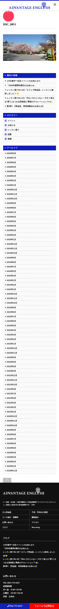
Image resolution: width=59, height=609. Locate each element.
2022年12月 (12, 348)
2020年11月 (12, 421)
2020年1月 (11, 466)
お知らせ (11, 125)
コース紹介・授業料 (10, 517)
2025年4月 (11, 226)
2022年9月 (11, 357)
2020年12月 (12, 416)
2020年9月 (11, 430)
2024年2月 (11, 285)
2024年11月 (12, 248)
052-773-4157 (15, 606)
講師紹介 (35, 517)
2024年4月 (11, 276)
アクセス (35, 522)
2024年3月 (11, 280)
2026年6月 (11, 162)
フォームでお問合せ (44, 606)
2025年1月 (11, 239)
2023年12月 (12, 294)
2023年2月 (11, 339)
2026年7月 (11, 158)
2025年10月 (12, 199)
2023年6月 (11, 321)
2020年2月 (11, 462)
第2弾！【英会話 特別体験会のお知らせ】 (25, 106)
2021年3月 (11, 403)
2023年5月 (11, 325)
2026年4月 (11, 171)
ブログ (5, 527)
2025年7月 (11, 212)
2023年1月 (11, 344)
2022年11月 (12, 353)
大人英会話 (6, 512)
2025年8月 (11, 208)
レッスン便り (13, 130)
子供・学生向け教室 (40, 512)
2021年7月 (11, 393)
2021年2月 (11, 407)
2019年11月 (12, 471)
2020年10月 (12, 425)
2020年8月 (11, 434)
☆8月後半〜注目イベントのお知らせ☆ (23, 81)
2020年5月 (11, 448)
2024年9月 (11, 258)
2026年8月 (11, 153)
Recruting (36, 527)
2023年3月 (11, 335)
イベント (11, 121)
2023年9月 (11, 307)
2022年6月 (11, 366)
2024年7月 (11, 267)
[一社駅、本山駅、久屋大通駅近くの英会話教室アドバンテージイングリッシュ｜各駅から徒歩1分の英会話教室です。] (23, 493)
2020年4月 (11, 452)
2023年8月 (11, 312)
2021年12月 (12, 375)
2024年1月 (11, 289)
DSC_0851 (9, 24)
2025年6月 (11, 217)
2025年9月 (11, 203)
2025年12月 (12, 190)
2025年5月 (11, 221)
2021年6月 (11, 398)
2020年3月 (11, 457)
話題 (10, 134)
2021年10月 (12, 384)
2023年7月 (11, 316)
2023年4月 (11, 330)
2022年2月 (11, 371)
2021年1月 (11, 412)
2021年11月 (12, 380)
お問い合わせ (7, 522)
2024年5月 (11, 271)
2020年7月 (11, 439)
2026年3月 (11, 176)
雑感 (10, 139)
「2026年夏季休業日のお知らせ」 (21, 85)
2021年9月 (11, 389)
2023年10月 (12, 303)
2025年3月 (11, 230)
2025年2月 (11, 235)
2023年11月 (12, 298)
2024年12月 (12, 244)
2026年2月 (11, 180)
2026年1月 (11, 185)
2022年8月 (11, 362)
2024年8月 (11, 262)
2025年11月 (12, 194)
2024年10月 (12, 253)
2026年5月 (11, 167)
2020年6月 (11, 443)
